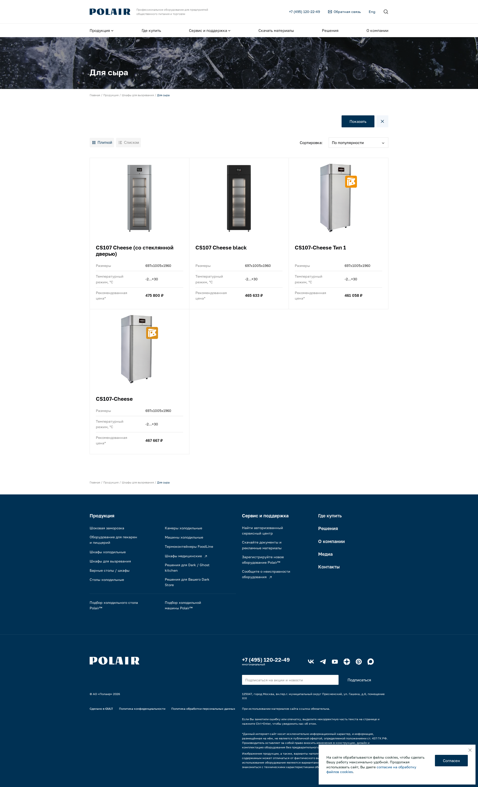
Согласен (451, 760)
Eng (372, 11)
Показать (358, 121)
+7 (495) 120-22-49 (266, 659)
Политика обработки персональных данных (203, 708)
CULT (109, 708)
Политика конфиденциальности (142, 708)
